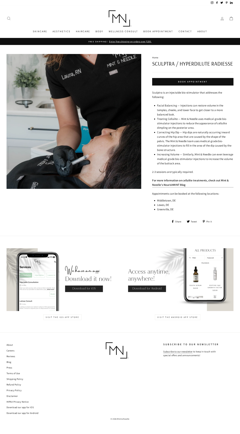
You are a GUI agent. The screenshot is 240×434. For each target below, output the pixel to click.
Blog (9, 362)
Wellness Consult (123, 31)
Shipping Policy (15, 379)
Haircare (83, 31)
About (202, 31)
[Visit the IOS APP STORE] (62, 279)
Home (155, 57)
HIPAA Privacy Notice (18, 401)
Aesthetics (61, 31)
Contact (185, 31)
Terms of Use (13, 373)
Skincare (40, 31)
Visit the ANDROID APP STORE (177, 317)
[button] (9, 18)
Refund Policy (14, 384)
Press (9, 367)
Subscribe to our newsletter (177, 351)
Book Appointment (158, 31)
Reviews (11, 356)
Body (99, 31)
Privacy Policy (14, 390)
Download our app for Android (23, 413)
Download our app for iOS (20, 407)
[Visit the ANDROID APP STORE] (177, 279)
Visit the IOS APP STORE (62, 317)
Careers (10, 350)
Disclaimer (12, 396)
